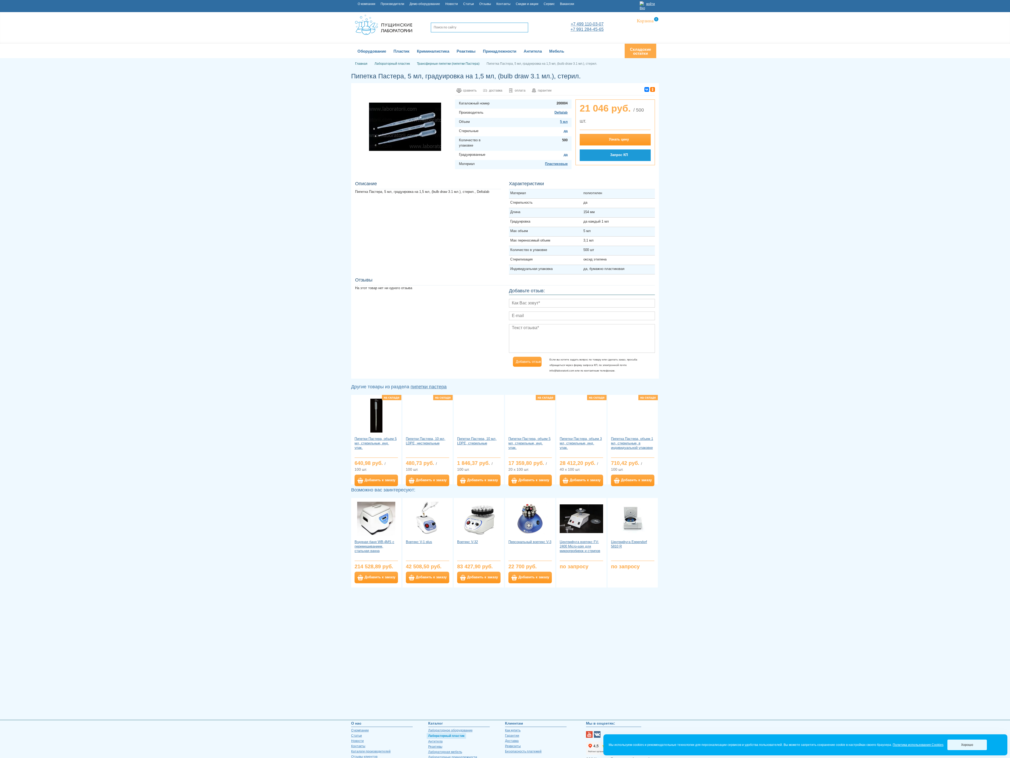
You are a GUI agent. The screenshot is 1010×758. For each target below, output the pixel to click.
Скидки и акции (527, 4)
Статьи (468, 4)
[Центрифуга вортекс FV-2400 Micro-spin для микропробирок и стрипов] (581, 518)
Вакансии (567, 4)
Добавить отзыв (528, 362)
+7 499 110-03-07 (587, 24)
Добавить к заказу (380, 480)
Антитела (435, 741)
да (566, 131)
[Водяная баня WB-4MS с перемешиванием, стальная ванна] (376, 518)
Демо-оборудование (425, 4)
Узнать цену (619, 139)
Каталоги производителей (371, 751)
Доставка (512, 741)
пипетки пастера (429, 386)
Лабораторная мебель (445, 752)
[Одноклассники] (652, 89)
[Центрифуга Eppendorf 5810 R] (632, 518)
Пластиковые (556, 164)
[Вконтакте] (597, 734)
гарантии (545, 90)
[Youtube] (589, 734)
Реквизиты (513, 746)
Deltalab (561, 112)
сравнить (470, 90)
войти (650, 4)
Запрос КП (619, 155)
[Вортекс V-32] (479, 518)
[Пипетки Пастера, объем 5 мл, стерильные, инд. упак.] (376, 415)
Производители (392, 4)
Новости (451, 4)
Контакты (503, 4)
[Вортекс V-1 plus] (427, 518)
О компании (366, 4)
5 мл (564, 122)
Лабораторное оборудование (450, 730)
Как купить (513, 730)
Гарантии (512, 735)
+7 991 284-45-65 (587, 29)
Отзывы (485, 4)
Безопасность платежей (523, 751)
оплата (520, 90)
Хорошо (967, 745)
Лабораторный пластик (446, 736)
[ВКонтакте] (646, 89)
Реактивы (435, 747)
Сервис (549, 4)
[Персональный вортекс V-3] (530, 518)
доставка (495, 90)
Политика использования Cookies (918, 745)
